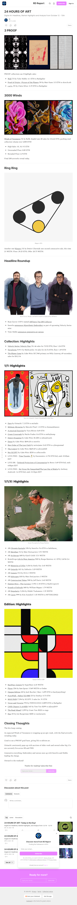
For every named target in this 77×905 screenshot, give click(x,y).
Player (10, 688)
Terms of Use (47, 858)
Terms (39, 891)
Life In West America (25, 559)
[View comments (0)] (11, 25)
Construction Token (19, 580)
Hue (9, 714)
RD (9, 19)
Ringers (18, 248)
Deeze (10, 441)
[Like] (6, 25)
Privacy (34, 891)
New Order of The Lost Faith (19, 445)
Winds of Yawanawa (12, 139)
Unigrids (14, 569)
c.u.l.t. (10, 86)
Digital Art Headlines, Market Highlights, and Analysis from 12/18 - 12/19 (28, 825)
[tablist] (12, 794)
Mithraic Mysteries (15, 427)
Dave (10, 423)
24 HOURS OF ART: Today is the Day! (20, 823)
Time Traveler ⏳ (26, 456)
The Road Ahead (14, 710)
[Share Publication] (54, 3)
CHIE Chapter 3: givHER (18, 706)
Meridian (14, 552)
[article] (38, 827)
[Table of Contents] (2, 452)
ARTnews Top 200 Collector (40, 321)
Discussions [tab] (18, 817)
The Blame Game (14, 353)
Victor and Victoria (15, 703)
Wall (9, 78)
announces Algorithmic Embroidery (29, 325)
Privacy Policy (52, 860)
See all (8, 862)
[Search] (50, 3)
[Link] (1, 30)
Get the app (48, 896)
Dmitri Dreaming (15, 438)
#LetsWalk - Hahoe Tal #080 (19, 695)
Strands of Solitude (15, 587)
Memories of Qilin (18, 565)
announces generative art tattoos (31, 332)
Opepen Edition (14, 692)
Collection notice (47, 891)
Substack (29, 901)
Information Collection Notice (38, 860)
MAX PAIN (12, 699)
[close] (56, 833)
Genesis (14, 573)
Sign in (71, 3)
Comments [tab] (8, 794)
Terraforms (12, 349)
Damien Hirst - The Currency (19, 584)
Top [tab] (6, 817)
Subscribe (61, 3)
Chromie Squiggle (18, 548)
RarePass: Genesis (15, 685)
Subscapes (15, 576)
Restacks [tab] (16, 794)
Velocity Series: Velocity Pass (19, 346)
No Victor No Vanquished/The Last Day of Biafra (38, 469)
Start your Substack (33, 896)
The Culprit (12, 449)
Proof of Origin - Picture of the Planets (23, 82)
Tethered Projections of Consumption (32, 462)
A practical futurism (16, 430)
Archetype (15, 555)
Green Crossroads (15, 434)
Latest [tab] (11, 817)
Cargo (13, 594)
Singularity (15, 591)
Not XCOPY (13, 452)
